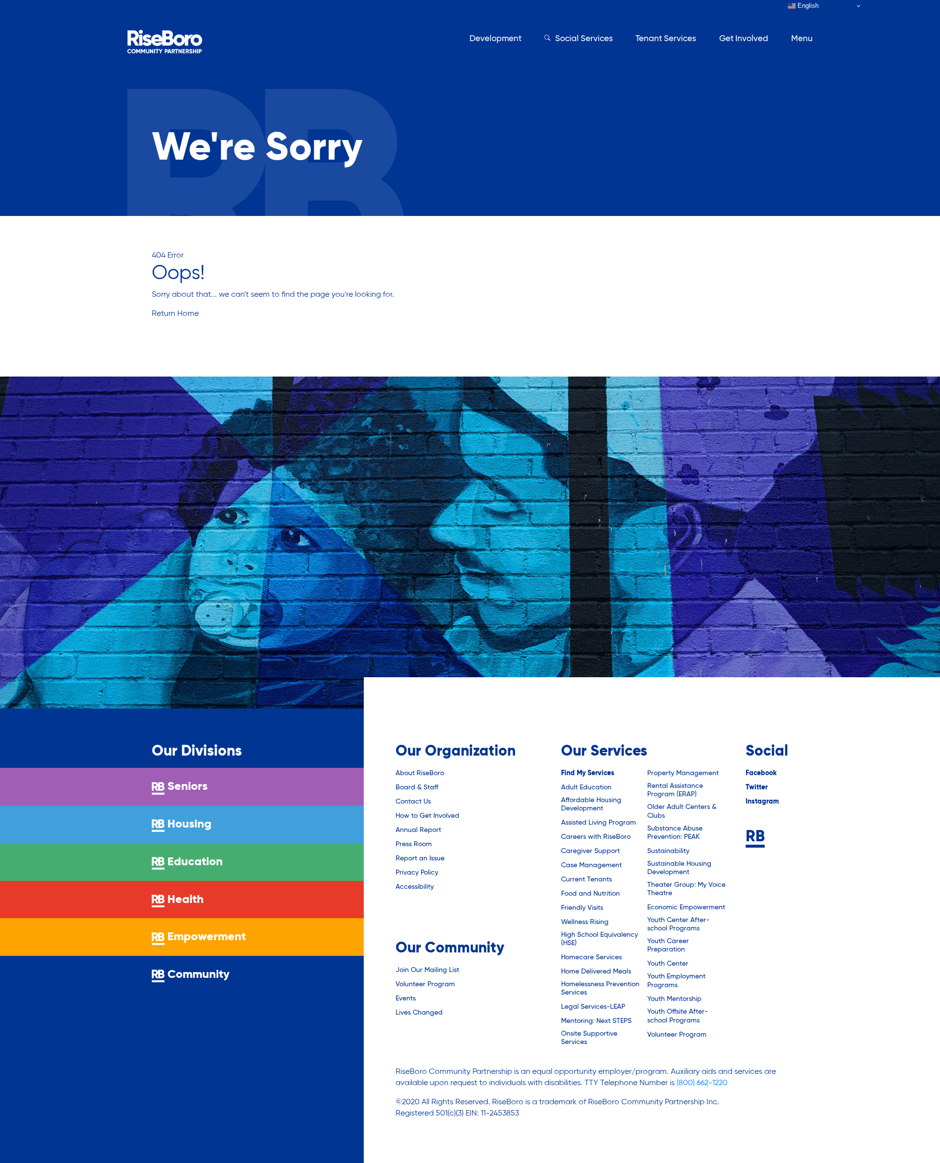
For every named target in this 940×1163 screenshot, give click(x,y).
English (807, 5)
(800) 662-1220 (702, 1083)
